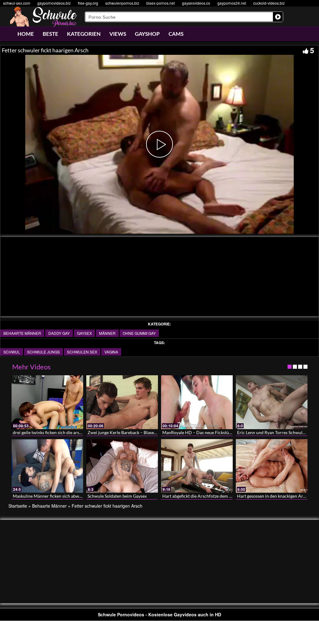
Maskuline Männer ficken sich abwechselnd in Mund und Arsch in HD (80, 496)
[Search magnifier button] (278, 17)
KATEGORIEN (84, 34)
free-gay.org (88, 3)
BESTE (50, 34)
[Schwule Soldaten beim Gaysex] (122, 466)
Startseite (17, 506)
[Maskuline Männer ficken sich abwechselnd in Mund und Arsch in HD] (47, 466)
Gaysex (84, 333)
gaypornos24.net (231, 3)
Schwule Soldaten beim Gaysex (117, 496)
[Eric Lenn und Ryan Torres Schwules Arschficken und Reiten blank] (271, 402)
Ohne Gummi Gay (139, 333)
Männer (107, 333)
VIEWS (117, 34)
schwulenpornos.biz (122, 3)
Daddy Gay (59, 333)
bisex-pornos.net (160, 3)
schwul (11, 351)
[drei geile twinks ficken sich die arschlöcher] (47, 402)
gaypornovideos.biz (54, 3)
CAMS (176, 34)
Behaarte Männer (22, 333)
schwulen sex (82, 351)
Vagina (111, 351)
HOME (25, 34)
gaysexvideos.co (196, 3)
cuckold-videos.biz (269, 3)
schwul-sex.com (16, 3)
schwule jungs (43, 351)
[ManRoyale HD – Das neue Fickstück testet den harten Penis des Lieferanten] (197, 402)
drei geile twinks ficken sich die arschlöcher (54, 432)
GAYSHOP (147, 34)
